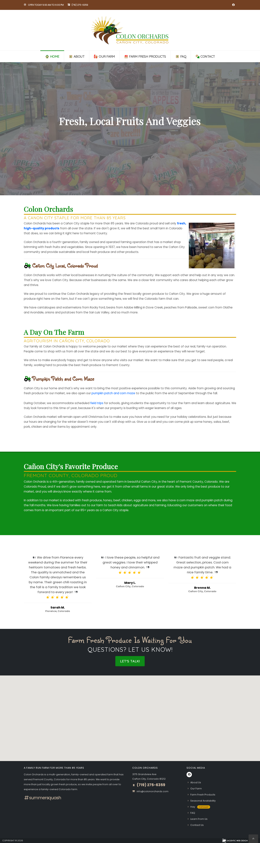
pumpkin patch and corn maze (113, 393)
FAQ (183, 56)
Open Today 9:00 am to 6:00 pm (46, 4)
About (79, 56)
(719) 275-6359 (79, 4)
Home (54, 56)
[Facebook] (233, 5)
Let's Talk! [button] (130, 661)
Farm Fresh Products (147, 56)
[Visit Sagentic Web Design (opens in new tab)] (235, 840)
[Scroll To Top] (253, 838)
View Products (130, 143)
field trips (96, 403)
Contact (207, 56)
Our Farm (107, 56)
